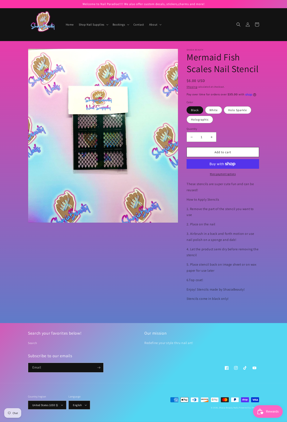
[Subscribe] (98, 368)
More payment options (223, 173)
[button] (93, 24)
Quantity (192, 129)
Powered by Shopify (249, 407)
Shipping (192, 86)
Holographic (200, 119)
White (213, 110)
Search (32, 343)
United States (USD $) (45, 405)
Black (195, 110)
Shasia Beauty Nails (228, 407)
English (77, 405)
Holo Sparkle (237, 110)
